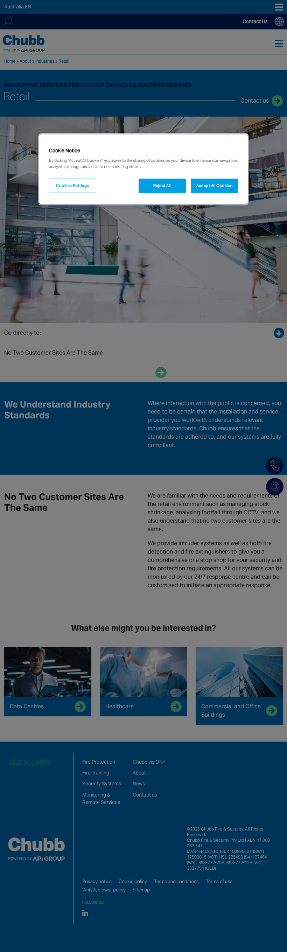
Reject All (162, 185)
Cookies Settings (72, 185)
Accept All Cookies (214, 185)
